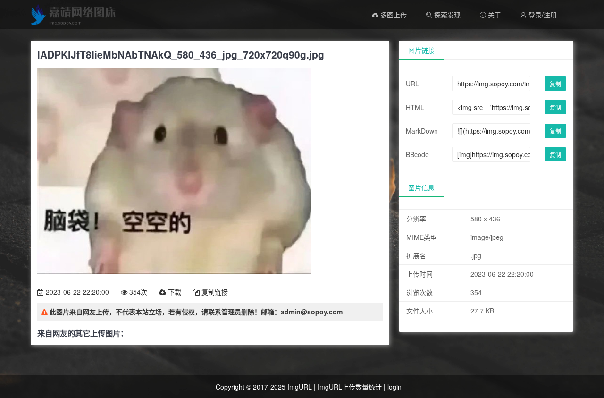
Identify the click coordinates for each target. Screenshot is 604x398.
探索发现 (446, 14)
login (394, 386)
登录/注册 (538, 14)
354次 (137, 291)
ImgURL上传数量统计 (350, 386)
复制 (555, 84)
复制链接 (214, 291)
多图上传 (392, 14)
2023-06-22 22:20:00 (76, 291)
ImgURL (299, 386)
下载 (173, 291)
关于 (490, 14)
